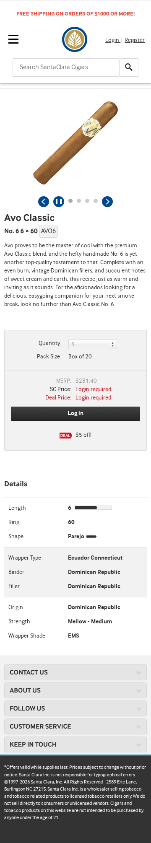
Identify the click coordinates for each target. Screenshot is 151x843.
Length (17, 508)
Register (135, 40)
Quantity (49, 343)
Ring (13, 522)
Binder (16, 572)
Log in (75, 413)
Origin (15, 607)
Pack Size (48, 356)
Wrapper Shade (26, 636)
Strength (19, 621)
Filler (14, 586)
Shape (15, 536)
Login (112, 40)
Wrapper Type (24, 558)
